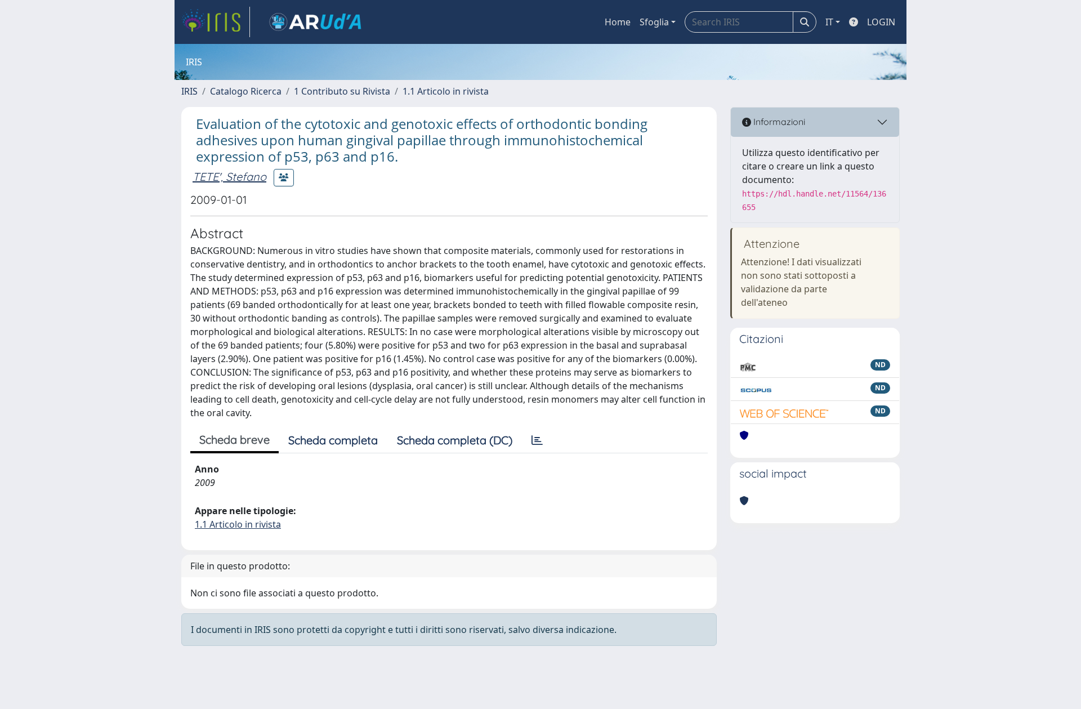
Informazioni (778, 121)
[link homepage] (215, 22)
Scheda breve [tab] (234, 439)
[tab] (537, 440)
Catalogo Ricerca (246, 91)
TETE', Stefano (229, 177)
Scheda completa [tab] (333, 440)
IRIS (189, 91)
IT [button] (829, 22)
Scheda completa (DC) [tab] (454, 440)
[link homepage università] (315, 22)
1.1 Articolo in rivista (446, 91)
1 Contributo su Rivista (342, 91)
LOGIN (881, 22)
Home (618, 22)
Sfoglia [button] (654, 22)
